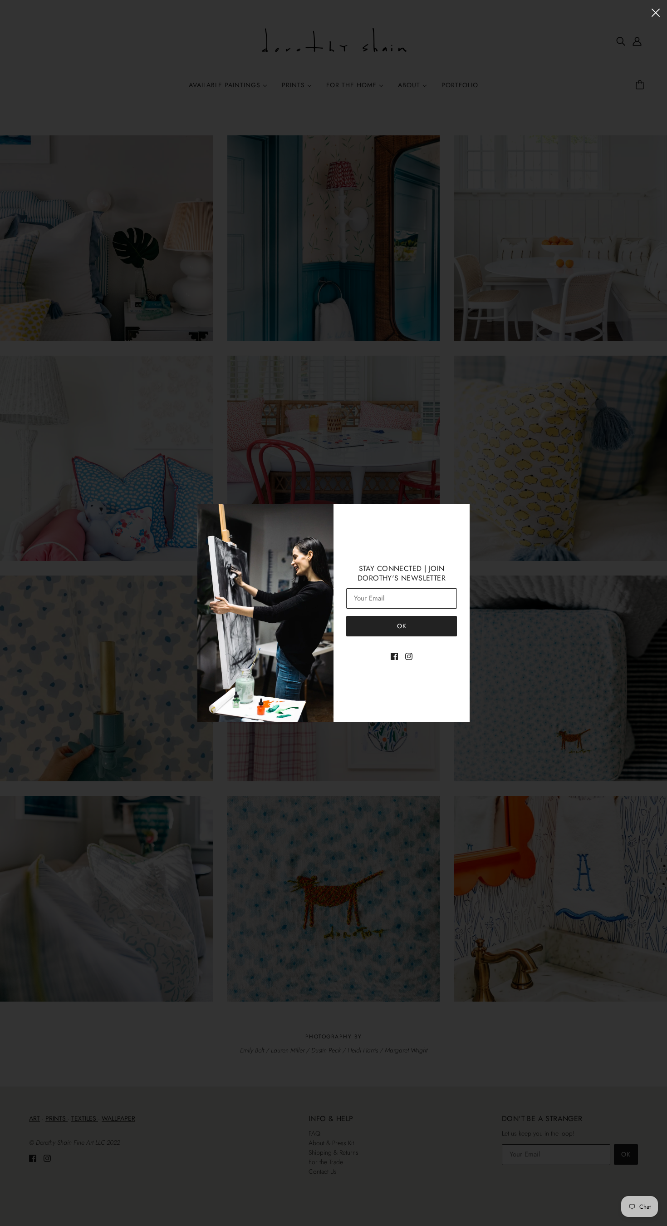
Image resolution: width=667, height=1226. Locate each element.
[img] (394, 655)
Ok (402, 625)
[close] (655, 12)
